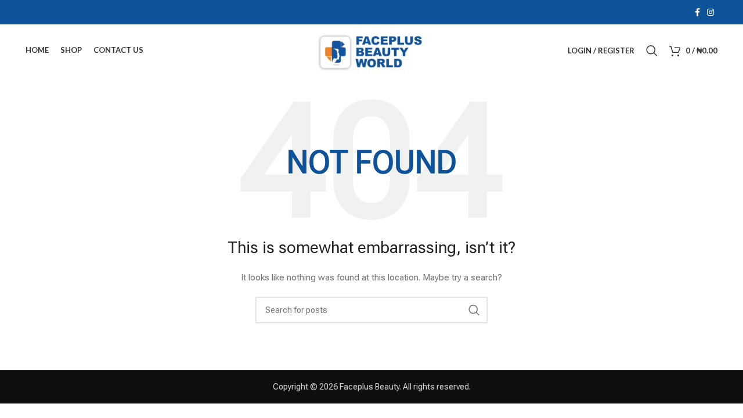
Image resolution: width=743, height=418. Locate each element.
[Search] (651, 50)
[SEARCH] (474, 310)
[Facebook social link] (697, 12)
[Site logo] (371, 50)
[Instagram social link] (710, 12)
